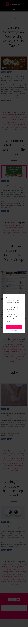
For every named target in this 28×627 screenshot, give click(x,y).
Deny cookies (14, 331)
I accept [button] (14, 327)
